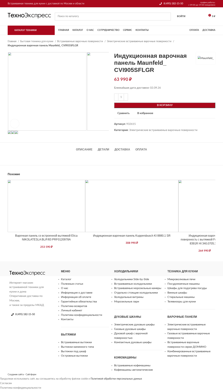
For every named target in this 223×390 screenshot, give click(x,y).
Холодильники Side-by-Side (131, 279)
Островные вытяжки (74, 355)
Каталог (66, 279)
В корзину (165, 105)
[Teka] (80, 269)
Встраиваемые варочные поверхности (80, 41)
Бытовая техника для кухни (37, 41)
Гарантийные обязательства (79, 301)
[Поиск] (167, 17)
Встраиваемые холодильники (133, 283)
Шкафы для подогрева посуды (187, 288)
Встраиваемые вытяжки (76, 342)
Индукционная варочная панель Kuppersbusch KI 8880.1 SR (132, 235)
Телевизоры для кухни (181, 301)
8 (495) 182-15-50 (173, 3)
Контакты (67, 319)
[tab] (84, 147)
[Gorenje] (46, 269)
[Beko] (66, 269)
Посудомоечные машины (183, 283)
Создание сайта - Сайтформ (22, 374)
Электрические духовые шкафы (134, 324)
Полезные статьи (72, 283)
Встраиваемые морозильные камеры (137, 288)
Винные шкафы (177, 292)
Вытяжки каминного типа (77, 346)
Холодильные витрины (129, 297)
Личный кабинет (71, 310)
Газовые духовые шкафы (130, 329)
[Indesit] (32, 269)
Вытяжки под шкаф (73, 351)
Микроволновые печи (181, 279)
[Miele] (11, 269)
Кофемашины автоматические (133, 369)
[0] (191, 16)
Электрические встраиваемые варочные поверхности (139, 41)
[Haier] (39, 269)
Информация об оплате (76, 297)
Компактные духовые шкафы (133, 342)
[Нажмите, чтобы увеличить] (14, 123)
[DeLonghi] (52, 269)
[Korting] (25, 269)
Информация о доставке (76, 292)
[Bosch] (59, 269)
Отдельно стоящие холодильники (136, 292)
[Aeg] (73, 269)
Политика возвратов (74, 306)
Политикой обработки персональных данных (116, 379)
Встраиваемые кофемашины (132, 365)
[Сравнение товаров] (200, 16)
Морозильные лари (126, 301)
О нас (64, 288)
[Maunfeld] (18, 269)
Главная (12, 41)
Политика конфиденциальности (81, 315)
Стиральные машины (181, 297)
